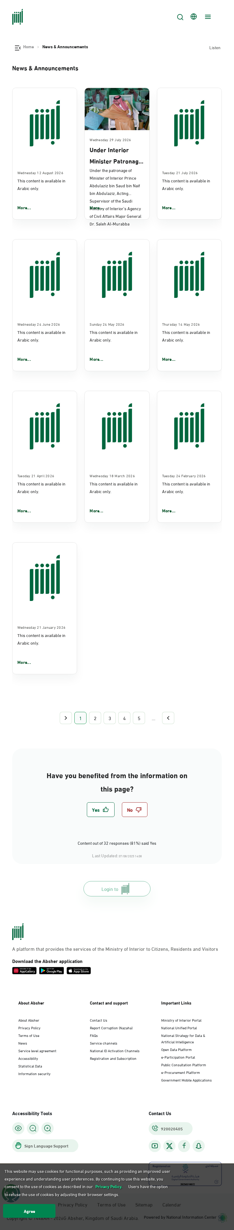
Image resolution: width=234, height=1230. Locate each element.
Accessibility (28, 1058)
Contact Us (98, 1019)
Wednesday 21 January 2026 (41, 627)
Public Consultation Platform (183, 1064)
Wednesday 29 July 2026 (110, 139)
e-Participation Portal (178, 1056)
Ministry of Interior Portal (181, 1019)
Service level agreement (37, 1050)
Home (28, 46)
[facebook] (184, 1146)
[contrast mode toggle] (18, 1128)
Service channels (103, 1042)
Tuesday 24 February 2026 (184, 475)
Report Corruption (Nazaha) (111, 1027)
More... (24, 207)
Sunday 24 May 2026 (107, 323)
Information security (34, 1073)
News (22, 1042)
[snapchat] (198, 1146)
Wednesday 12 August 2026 (40, 172)
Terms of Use (28, 1035)
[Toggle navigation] (207, 17)
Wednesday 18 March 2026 (112, 475)
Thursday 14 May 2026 (181, 323)
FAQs (94, 1035)
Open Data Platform (176, 1049)
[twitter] (169, 1146)
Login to (109, 888)
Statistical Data (30, 1065)
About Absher (28, 1019)
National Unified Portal (179, 1027)
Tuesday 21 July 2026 (180, 172)
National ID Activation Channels (115, 1050)
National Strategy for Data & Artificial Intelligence (183, 1038)
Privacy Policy (29, 1027)
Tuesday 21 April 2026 (35, 475)
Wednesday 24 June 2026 (38, 323)
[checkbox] (101, 809)
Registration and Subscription (113, 1058)
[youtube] (154, 1146)
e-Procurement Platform (180, 1072)
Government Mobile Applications (186, 1079)
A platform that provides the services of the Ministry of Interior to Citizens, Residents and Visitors (115, 948)
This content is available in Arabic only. (41, 184)
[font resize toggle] (33, 1128)
